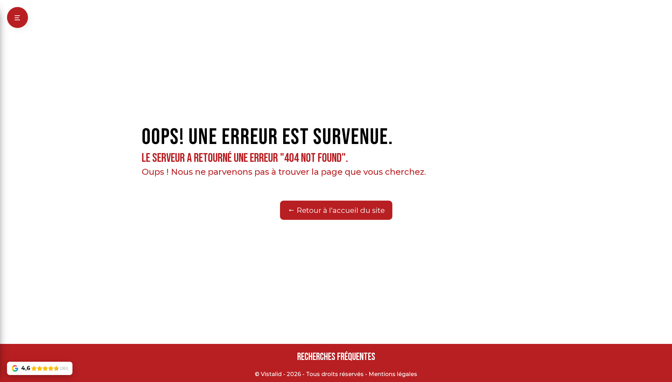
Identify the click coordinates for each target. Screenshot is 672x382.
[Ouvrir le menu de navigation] (17, 17)
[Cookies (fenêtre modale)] (2, 378)
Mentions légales (393, 374)
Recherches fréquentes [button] (336, 357)
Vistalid (271, 374)
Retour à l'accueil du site (340, 210)
